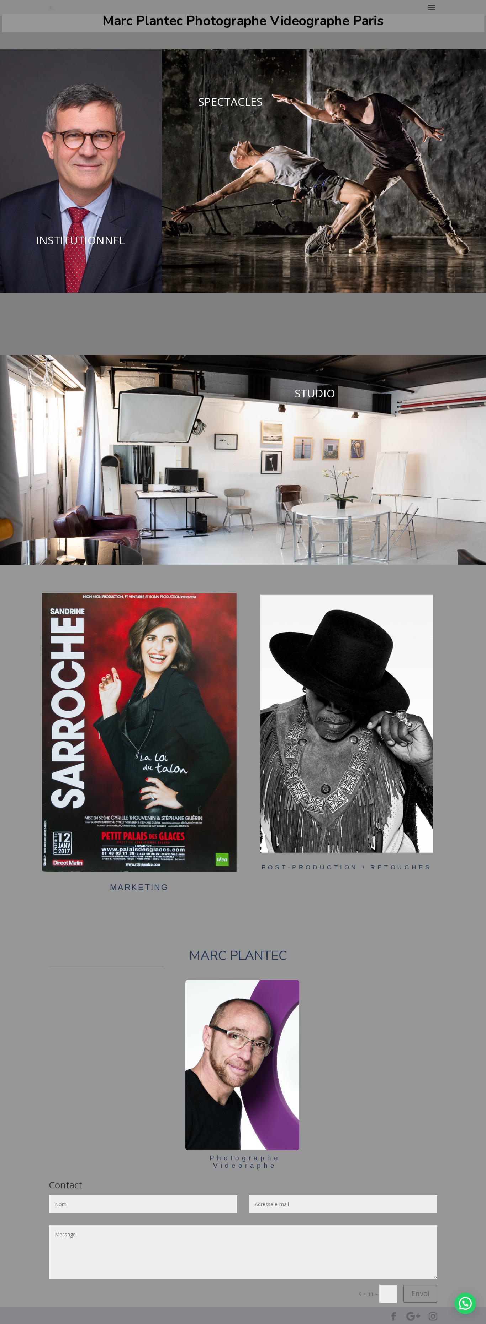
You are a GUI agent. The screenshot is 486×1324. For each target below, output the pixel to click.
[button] (465, 1303)
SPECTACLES (230, 101)
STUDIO (315, 393)
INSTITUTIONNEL (80, 240)
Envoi (420, 1293)
